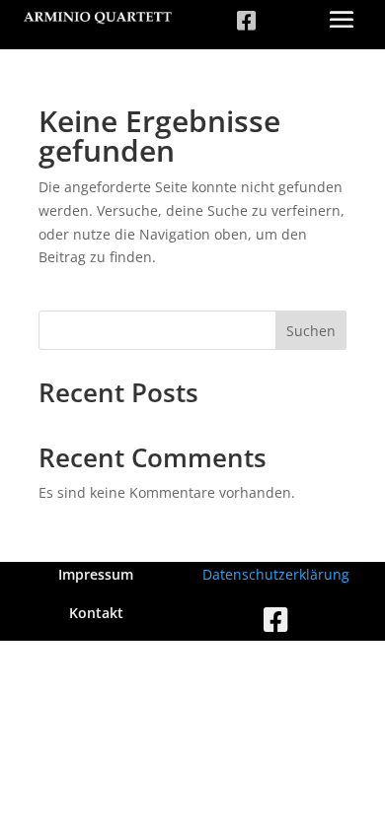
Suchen (311, 330)
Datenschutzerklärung (275, 574)
